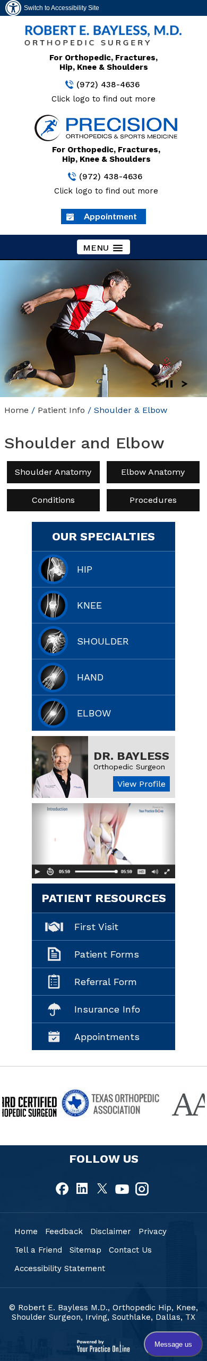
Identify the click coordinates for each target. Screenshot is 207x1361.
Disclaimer (110, 1231)
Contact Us (130, 1250)
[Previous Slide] (154, 383)
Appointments (107, 1036)
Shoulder (103, 641)
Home (16, 410)
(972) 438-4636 (108, 84)
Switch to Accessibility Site (61, 8)
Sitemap (85, 1250)
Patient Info (61, 410)
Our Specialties (103, 536)
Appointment (110, 216)
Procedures (153, 500)
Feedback (64, 1231)
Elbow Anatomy (153, 472)
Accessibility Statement (59, 1268)
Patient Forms (106, 954)
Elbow (94, 713)
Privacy (153, 1231)
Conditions (53, 500)
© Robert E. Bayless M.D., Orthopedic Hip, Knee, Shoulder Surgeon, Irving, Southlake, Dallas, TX (103, 1312)
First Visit (96, 926)
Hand (90, 677)
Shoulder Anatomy (53, 472)
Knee (89, 605)
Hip (84, 569)
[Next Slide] (184, 383)
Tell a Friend (38, 1250)
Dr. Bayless (131, 755)
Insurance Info (107, 1009)
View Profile (141, 784)
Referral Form (105, 981)
